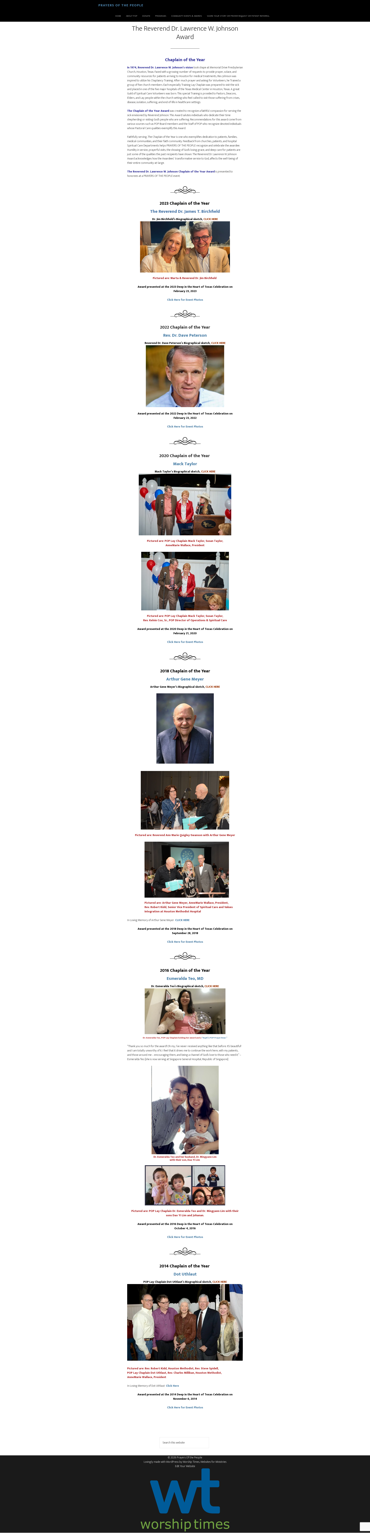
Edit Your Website (185, 1466)
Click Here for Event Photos (185, 299)
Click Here (172, 1385)
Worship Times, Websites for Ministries (204, 1461)
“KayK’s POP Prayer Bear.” (214, 1037)
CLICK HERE (218, 343)
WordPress (172, 1461)
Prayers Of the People (120, 5)
